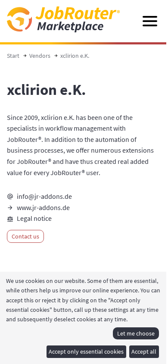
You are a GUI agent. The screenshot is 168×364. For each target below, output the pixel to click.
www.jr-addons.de (43, 207)
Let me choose (136, 333)
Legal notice (34, 218)
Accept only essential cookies (86, 351)
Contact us (25, 236)
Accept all (143, 351)
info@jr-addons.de (44, 196)
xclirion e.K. (74, 56)
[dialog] (84, 318)
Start (13, 56)
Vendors (39, 56)
